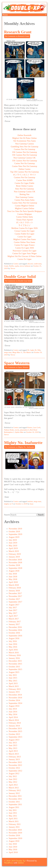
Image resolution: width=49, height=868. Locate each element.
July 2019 (13, 540)
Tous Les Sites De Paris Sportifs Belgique (24, 211)
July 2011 (13, 810)
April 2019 (13, 548)
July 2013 (13, 742)
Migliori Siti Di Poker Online (24, 138)
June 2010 (13, 847)
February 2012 (15, 790)
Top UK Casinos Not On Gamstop (24, 172)
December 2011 (15, 796)
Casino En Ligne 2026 (24, 248)
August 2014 (14, 706)
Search (7, 515)
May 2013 (13, 748)
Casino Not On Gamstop (24, 163)
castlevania (37, 264)
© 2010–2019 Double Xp (14, 861)
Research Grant (17, 32)
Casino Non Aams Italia (24, 200)
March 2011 (14, 821)
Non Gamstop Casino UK (24, 191)
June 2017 (13, 610)
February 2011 (15, 824)
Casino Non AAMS (24, 180)
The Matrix (27, 352)
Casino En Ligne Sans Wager (24, 253)
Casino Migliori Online (24, 205)
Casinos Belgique (24, 214)
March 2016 (14, 652)
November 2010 (15, 833)
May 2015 (13, 681)
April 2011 (13, 818)
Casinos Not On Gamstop (24, 149)
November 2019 (15, 528)
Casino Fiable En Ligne (24, 234)
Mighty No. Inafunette (23, 442)
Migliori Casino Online (24, 208)
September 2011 (15, 804)
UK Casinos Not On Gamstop (24, 152)
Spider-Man (19, 432)
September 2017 (15, 602)
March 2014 (14, 720)
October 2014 (14, 700)
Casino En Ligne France (24, 245)
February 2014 (15, 723)
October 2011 (14, 802)
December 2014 (15, 695)
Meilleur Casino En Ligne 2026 (24, 228)
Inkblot (21, 863)
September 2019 (15, 534)
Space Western (16, 363)
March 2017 (14, 619)
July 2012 (13, 776)
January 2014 (14, 726)
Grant (6, 266)
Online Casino (24, 169)
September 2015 (15, 669)
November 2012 (15, 765)
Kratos (29, 427)
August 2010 (14, 841)
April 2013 (13, 751)
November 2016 (15, 630)
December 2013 (15, 728)
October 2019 (14, 531)
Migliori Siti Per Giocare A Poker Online (24, 256)
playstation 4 (24, 430)
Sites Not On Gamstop (24, 189)
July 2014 (13, 709)
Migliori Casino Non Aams (24, 239)
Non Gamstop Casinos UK (24, 158)
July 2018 (13, 574)
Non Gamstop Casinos (24, 144)
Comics (16, 264)
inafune (30, 501)
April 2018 (13, 582)
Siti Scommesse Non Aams (24, 141)
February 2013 (15, 757)
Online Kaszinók (24, 135)
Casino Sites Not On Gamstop (24, 166)
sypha (17, 266)
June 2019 (13, 543)
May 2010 (13, 849)
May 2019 (13, 545)
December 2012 (15, 762)
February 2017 (15, 621)
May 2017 (13, 613)
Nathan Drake (9, 430)
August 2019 (14, 537)
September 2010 (15, 838)
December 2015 (15, 661)
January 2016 (14, 658)
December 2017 (15, 593)
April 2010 (13, 852)
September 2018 (15, 568)
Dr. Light (30, 350)
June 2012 (13, 779)
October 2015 (14, 666)
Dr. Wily (38, 350)
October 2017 (14, 599)
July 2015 (13, 675)
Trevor (12, 268)
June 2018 (13, 576)
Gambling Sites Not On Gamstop (24, 146)
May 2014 (13, 714)
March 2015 (14, 686)
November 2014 (15, 697)
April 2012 (13, 785)
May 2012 (13, 782)
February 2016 (15, 655)
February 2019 (15, 554)
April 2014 (13, 717)
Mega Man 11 (17, 352)
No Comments (17, 36)
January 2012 (14, 793)
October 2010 (14, 835)
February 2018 (15, 588)
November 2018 (15, 562)
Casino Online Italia (24, 217)
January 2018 (14, 590)
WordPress (8, 863)
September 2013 (15, 737)
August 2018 (14, 571)
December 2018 (15, 559)
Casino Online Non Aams (24, 242)
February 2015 (15, 689)
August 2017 (14, 605)
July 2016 (13, 641)
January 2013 (14, 759)
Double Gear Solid (20, 276)
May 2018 (13, 579)
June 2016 (13, 644)
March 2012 (14, 788)
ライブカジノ (24, 225)
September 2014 (15, 703)
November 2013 (15, 731)
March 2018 (14, 585)
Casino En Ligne (24, 236)
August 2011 (14, 807)
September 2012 (15, 771)
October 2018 (14, 565)
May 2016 (13, 647)
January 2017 (14, 624)
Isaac (32, 504)
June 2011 (13, 813)
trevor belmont (25, 266)
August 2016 (14, 638)
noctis (17, 430)
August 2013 (14, 740)
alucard (30, 264)
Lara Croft (36, 427)
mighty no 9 (8, 504)
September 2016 (15, 635)
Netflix (11, 266)
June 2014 (13, 711)
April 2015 (13, 683)
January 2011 (14, 827)
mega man (8, 352)
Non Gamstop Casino (24, 197)
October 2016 (14, 633)
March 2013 (14, 754)
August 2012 (14, 773)
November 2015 (15, 664)
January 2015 (14, 692)
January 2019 (14, 557)
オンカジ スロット (24, 222)
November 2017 (15, 596)
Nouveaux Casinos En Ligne (24, 251)
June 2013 (13, 745)
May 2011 (13, 816)
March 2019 (14, 551)
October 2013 (14, 734)
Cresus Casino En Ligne (24, 231)
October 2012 (14, 768)
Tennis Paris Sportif (24, 220)
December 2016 (15, 627)
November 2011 (15, 799)
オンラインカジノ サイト (24, 175)
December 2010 (15, 830)
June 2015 (13, 678)
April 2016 (13, 650)
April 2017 (13, 616)
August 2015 (14, 672)
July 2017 (13, 607)
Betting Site (24, 194)
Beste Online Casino (24, 186)
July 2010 (13, 844)
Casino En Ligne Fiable (24, 183)
